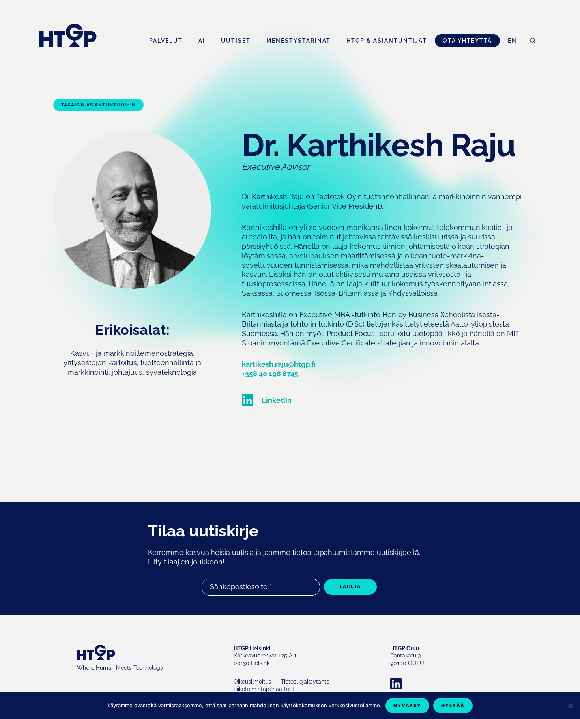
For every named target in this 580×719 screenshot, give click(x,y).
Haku (533, 41)
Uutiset (236, 40)
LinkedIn (277, 400)
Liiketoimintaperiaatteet (264, 689)
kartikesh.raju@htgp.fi (278, 364)
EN (512, 40)
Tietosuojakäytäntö (305, 681)
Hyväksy (407, 705)
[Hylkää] (570, 706)
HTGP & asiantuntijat (386, 40)
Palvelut (166, 40)
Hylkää (453, 705)
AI (201, 40)
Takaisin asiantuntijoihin (98, 105)
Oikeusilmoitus (252, 681)
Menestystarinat (298, 40)
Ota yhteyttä (467, 40)
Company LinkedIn (430, 684)
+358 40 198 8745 (270, 374)
